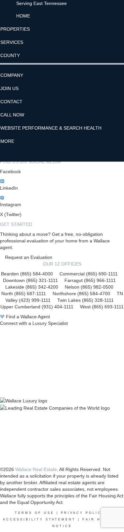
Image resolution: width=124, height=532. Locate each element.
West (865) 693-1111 (102, 306)
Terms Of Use (34, 513)
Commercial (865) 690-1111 (89, 273)
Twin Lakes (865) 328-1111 (85, 300)
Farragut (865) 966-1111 (90, 280)
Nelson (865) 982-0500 (89, 287)
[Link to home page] (8, 8)
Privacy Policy (83, 513)
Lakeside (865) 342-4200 (31, 287)
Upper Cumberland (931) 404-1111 (40, 306)
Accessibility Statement (39, 519)
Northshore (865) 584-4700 (81, 293)
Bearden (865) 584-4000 (27, 273)
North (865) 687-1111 (23, 293)
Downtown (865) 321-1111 (30, 280)
